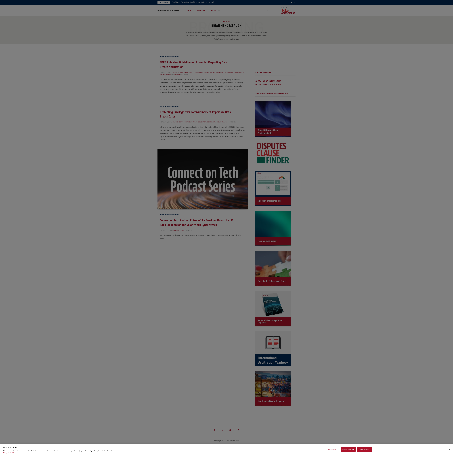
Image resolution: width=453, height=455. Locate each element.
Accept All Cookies (364, 449)
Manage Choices (332, 449)
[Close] (449, 449)
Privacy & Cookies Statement (10, 453)
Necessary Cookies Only (348, 449)
